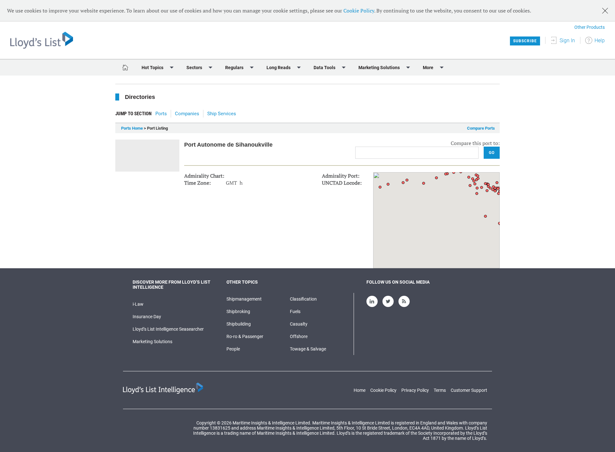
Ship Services (221, 114)
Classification (303, 299)
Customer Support (469, 390)
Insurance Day (147, 316)
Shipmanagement (244, 299)
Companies (187, 114)
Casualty (299, 324)
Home (359, 390)
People (233, 348)
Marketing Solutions (152, 341)
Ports (161, 114)
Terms (440, 390)
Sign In (567, 40)
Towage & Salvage (308, 348)
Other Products (589, 27)
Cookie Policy (358, 10)
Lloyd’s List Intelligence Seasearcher (168, 329)
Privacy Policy (415, 390)
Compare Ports (481, 128)
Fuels (295, 311)
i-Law (138, 304)
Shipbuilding (238, 324)
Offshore (299, 336)
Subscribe (525, 41)
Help (599, 40)
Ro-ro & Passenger (244, 336)
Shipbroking (238, 311)
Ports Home (132, 128)
